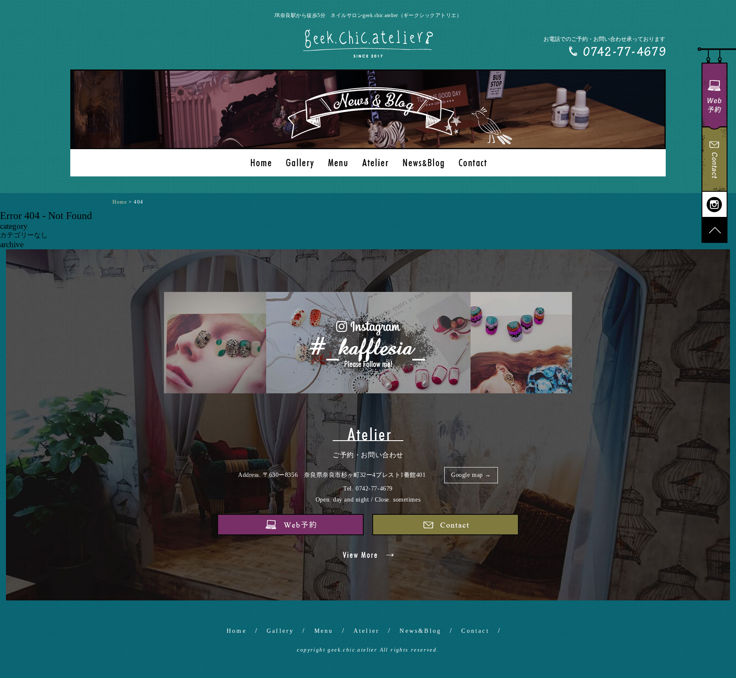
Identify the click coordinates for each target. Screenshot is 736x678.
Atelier (367, 631)
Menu (324, 631)
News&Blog (420, 631)
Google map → (471, 475)
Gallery (280, 631)
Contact (475, 631)
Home (237, 631)
